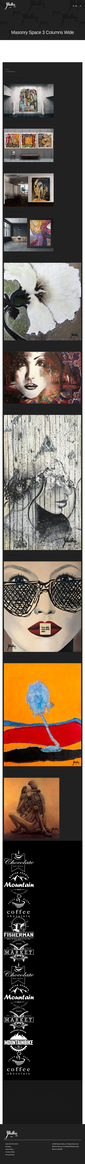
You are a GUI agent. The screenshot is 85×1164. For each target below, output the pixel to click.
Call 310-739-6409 (11, 1144)
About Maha (9, 1149)
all (7, 69)
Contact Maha (10, 1152)
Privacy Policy (9, 1155)
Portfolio (8, 1146)
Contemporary (11, 71)
